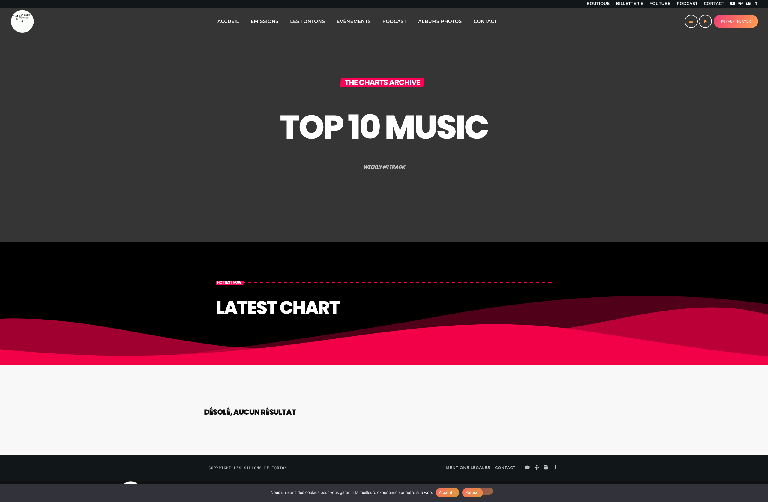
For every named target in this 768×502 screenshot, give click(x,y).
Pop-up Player (736, 21)
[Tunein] (740, 4)
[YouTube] (732, 4)
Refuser (472, 492)
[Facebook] (756, 4)
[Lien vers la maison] (22, 21)
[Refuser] (485, 491)
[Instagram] (748, 4)
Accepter (447, 492)
